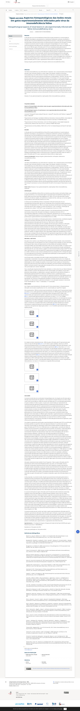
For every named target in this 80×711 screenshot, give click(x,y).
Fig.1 (27, 296)
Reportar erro (78, 254)
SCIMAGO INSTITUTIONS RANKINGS (43, 31)
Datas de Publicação (13, 46)
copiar (61, 13)
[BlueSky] (16, 697)
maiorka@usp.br (28, 649)
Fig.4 (39, 354)
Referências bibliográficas (14, 43)
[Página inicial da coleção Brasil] (10, 694)
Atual (21, 10)
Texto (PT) (48, 10)
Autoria (31, 31)
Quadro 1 (28, 293)
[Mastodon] (17, 697)
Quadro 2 (42, 343)
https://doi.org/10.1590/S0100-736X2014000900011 (48, 13)
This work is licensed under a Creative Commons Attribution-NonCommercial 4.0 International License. (51, 668)
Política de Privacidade (58, 708)
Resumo (40, 10)
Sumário (10, 10)
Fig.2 (55, 304)
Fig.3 (57, 347)
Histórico (11, 48)
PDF (55, 10)
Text (10, 41)
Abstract (10, 38)
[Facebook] (20, 697)
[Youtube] (21, 697)
